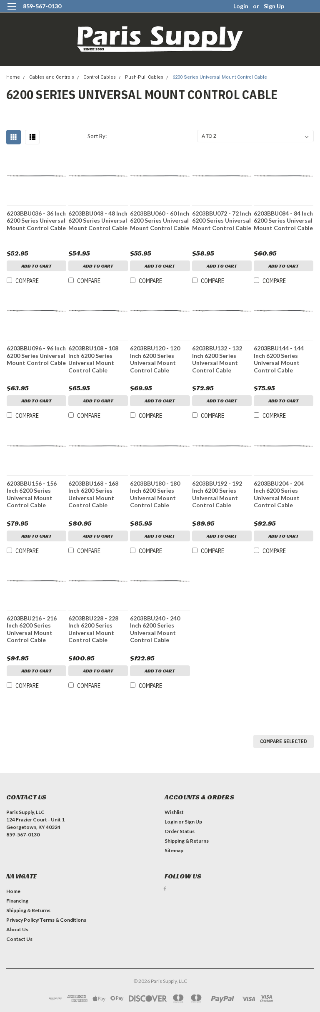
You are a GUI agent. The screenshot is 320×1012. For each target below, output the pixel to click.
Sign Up (274, 6)
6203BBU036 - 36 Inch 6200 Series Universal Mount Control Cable (36, 220)
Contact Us (19, 939)
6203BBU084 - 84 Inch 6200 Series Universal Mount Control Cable (283, 220)
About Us (17, 929)
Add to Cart (36, 266)
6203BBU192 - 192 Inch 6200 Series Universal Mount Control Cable (217, 494)
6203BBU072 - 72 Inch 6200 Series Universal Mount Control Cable (221, 220)
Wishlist (174, 812)
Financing (17, 901)
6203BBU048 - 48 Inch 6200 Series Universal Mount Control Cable (98, 220)
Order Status (180, 831)
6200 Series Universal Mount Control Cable (219, 77)
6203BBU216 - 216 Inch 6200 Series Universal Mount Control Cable (32, 629)
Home (13, 77)
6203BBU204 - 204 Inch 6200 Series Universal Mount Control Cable (279, 494)
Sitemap (174, 850)
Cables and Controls (51, 77)
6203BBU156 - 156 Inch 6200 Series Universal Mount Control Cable (32, 494)
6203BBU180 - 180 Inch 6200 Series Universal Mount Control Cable (155, 494)
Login (240, 6)
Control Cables (99, 77)
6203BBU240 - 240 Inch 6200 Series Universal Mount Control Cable (155, 629)
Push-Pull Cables (144, 77)
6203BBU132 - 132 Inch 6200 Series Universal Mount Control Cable (217, 359)
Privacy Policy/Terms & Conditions (46, 920)
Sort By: (97, 136)
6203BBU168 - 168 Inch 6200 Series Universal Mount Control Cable (93, 494)
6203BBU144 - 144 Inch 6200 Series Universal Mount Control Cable (279, 359)
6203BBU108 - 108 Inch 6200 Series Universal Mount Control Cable (93, 359)
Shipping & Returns (187, 841)
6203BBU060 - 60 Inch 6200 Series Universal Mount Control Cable (159, 220)
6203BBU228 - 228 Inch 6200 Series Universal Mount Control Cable (93, 629)
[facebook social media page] (165, 889)
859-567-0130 (42, 6)
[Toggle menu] (11, 11)
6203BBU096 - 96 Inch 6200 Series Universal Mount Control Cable (36, 355)
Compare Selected (283, 741)
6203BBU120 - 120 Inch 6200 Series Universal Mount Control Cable (155, 359)
